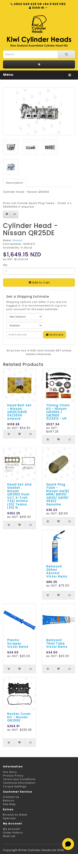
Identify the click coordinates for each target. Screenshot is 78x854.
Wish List (9, 836)
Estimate (56, 335)
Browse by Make (15, 815)
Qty (5, 265)
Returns (8, 800)
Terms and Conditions (19, 779)
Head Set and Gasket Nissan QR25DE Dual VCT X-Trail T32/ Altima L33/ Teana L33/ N (19, 496)
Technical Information (19, 783)
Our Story (10, 772)
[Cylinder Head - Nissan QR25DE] (39, 111)
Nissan (17, 240)
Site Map (9, 804)
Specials (9, 818)
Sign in (38, 8)
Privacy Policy (13, 775)
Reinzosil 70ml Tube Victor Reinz (56, 643)
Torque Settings (14, 786)
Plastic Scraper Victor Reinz (17, 643)
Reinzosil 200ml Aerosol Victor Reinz (56, 571)
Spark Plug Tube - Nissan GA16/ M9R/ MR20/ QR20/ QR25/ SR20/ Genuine (57, 494)
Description (14, 183)
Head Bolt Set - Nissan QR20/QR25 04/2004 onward (19, 412)
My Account (11, 829)
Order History (13, 832)
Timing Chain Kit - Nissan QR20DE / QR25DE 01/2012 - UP (58, 412)
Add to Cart (40, 282)
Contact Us (11, 797)
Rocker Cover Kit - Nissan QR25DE (19, 717)
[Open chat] (68, 844)
